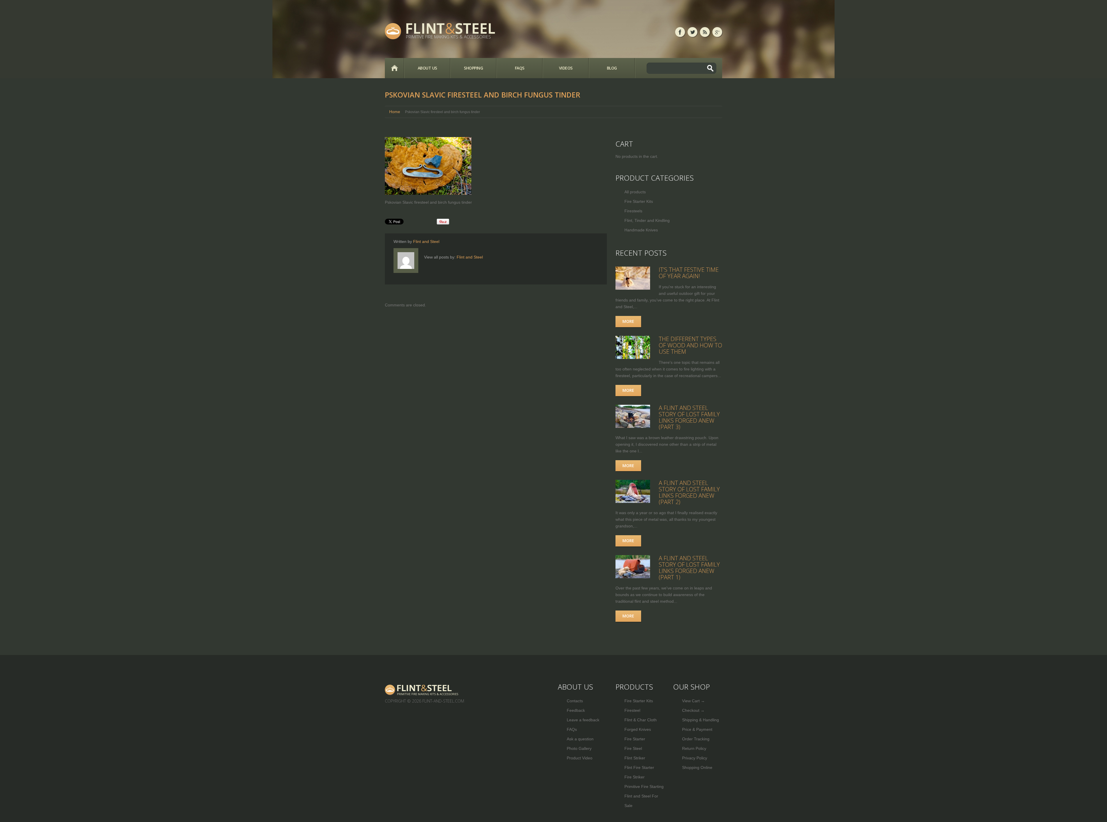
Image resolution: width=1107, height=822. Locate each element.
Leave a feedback (583, 720)
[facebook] (680, 32)
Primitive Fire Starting (644, 786)
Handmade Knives (641, 230)
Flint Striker (634, 758)
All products (635, 192)
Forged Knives (637, 729)
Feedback (576, 710)
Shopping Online (697, 767)
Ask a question (580, 739)
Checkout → (693, 710)
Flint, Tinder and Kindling (647, 220)
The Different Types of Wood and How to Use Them (690, 345)
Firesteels (633, 211)
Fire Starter (634, 739)
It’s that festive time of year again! (689, 273)
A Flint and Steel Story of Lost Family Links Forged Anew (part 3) (689, 417)
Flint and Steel (426, 241)
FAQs (519, 68)
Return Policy (694, 748)
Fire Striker (634, 777)
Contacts (575, 701)
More (628, 321)
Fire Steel (633, 748)
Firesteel (632, 710)
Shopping (473, 68)
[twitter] (692, 32)
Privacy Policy (694, 758)
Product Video (579, 758)
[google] (717, 32)
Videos (566, 68)
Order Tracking (695, 739)
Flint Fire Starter (639, 767)
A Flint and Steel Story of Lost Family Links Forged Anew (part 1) (689, 567)
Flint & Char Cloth (640, 720)
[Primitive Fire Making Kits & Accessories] (422, 689)
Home (394, 68)
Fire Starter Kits (638, 201)
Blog (612, 68)
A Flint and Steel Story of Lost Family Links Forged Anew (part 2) (689, 492)
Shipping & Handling (700, 720)
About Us (427, 68)
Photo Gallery (579, 748)
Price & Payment (697, 729)
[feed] (705, 32)
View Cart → (693, 701)
